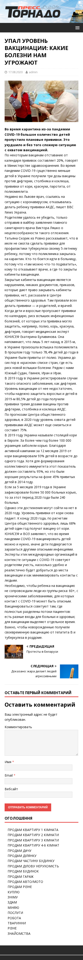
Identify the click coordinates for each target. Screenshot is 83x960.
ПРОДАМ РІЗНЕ (20, 886)
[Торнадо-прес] (33, 20)
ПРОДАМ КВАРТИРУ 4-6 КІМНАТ (33, 845)
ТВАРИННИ (17, 923)
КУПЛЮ (14, 892)
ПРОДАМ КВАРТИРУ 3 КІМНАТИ (33, 840)
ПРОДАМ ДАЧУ (19, 850)
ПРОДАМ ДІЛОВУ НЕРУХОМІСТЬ (33, 866)
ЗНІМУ (13, 897)
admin (33, 72)
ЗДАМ (12, 902)
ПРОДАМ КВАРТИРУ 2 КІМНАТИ (33, 835)
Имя (8, 762)
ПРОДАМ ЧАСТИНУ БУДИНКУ (31, 861)
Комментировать (18, 727)
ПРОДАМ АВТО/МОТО (25, 881)
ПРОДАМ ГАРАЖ (20, 876)
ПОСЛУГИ (15, 912)
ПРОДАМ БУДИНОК (23, 871)
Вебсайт (11, 789)
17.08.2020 (15, 72)
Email (9, 775)
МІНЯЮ (13, 907)
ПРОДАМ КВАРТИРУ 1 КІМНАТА (33, 830)
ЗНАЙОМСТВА (19, 933)
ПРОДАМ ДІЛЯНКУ (22, 855)
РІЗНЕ (12, 928)
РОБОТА (14, 918)
